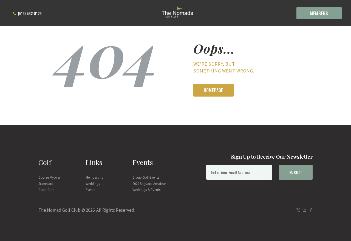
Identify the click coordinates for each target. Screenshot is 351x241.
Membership (94, 177)
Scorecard (45, 183)
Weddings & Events (146, 189)
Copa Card (46, 189)
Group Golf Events (145, 177)
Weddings (93, 183)
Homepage (213, 90)
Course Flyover (49, 177)
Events (90, 189)
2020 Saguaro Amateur (149, 183)
